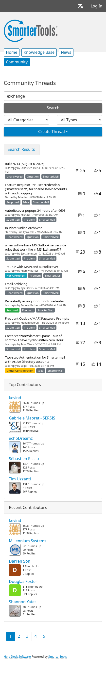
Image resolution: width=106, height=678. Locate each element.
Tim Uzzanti (20, 479)
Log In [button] (96, 6)
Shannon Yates (22, 602)
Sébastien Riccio (24, 459)
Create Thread (51, 131)
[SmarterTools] (30, 30)
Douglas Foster (23, 582)
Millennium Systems (27, 541)
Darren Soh (19, 561)
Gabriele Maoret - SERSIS (32, 418)
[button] (81, 6)
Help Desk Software (17, 656)
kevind (15, 398)
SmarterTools (57, 656)
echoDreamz (21, 439)
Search (53, 107)
